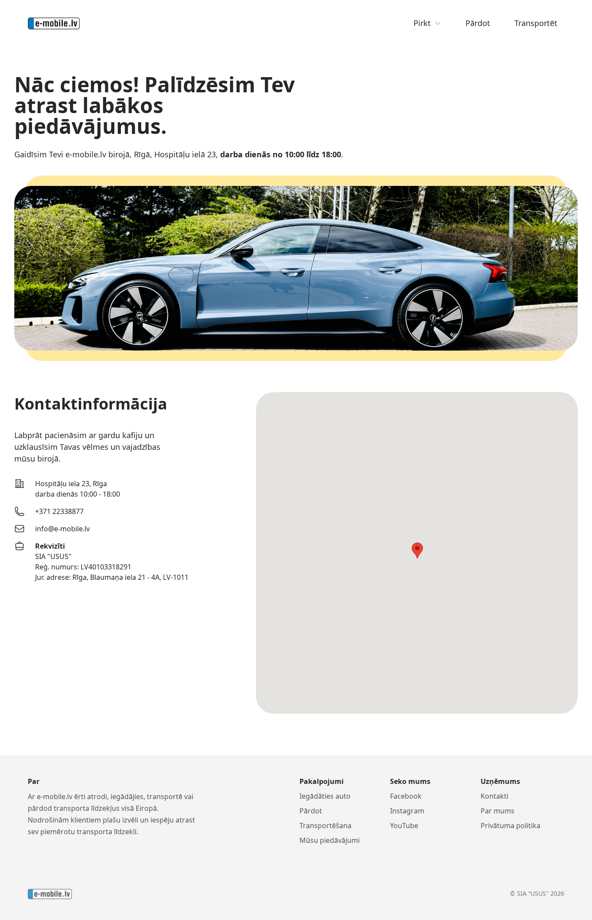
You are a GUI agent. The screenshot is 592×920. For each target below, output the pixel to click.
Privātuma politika (510, 825)
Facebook (406, 796)
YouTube (404, 825)
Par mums (497, 811)
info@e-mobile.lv (62, 528)
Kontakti (494, 796)
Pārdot (477, 23)
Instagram (407, 811)
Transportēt (535, 23)
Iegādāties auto (325, 796)
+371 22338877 (59, 511)
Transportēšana (325, 825)
